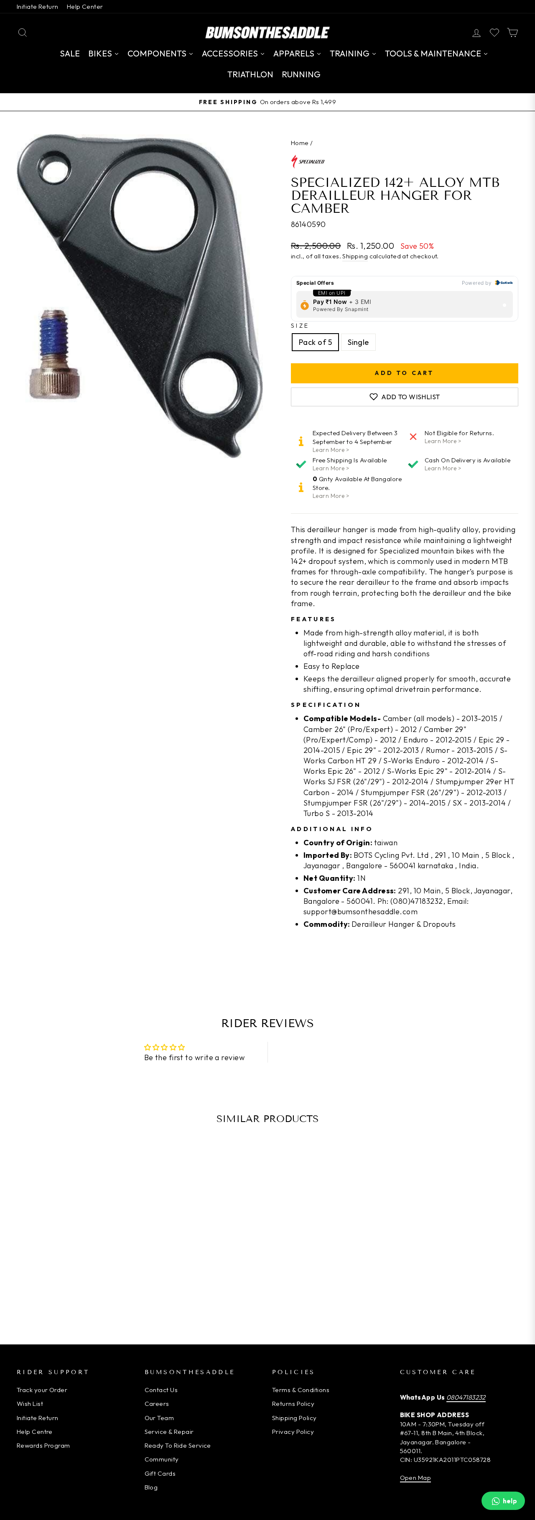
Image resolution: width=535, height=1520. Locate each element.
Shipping (355, 256)
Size (300, 325)
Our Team (159, 1418)
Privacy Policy (293, 1432)
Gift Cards (160, 1473)
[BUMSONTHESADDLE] (267, 32)
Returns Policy (293, 1404)
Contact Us (161, 1390)
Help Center (85, 6)
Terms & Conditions (300, 1390)
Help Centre (35, 1432)
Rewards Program (43, 1445)
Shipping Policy (294, 1418)
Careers (157, 1404)
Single (358, 342)
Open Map (415, 1478)
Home (300, 143)
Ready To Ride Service (178, 1445)
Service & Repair (169, 1432)
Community (162, 1459)
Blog (151, 1487)
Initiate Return (38, 6)
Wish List (30, 1404)
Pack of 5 (315, 342)
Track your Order (42, 1390)
